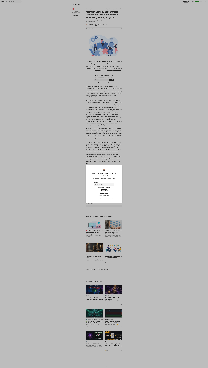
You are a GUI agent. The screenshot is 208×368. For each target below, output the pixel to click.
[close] (121, 167)
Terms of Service (108, 198)
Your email (96, 182)
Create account (104, 190)
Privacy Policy (114, 198)
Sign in (108, 195)
